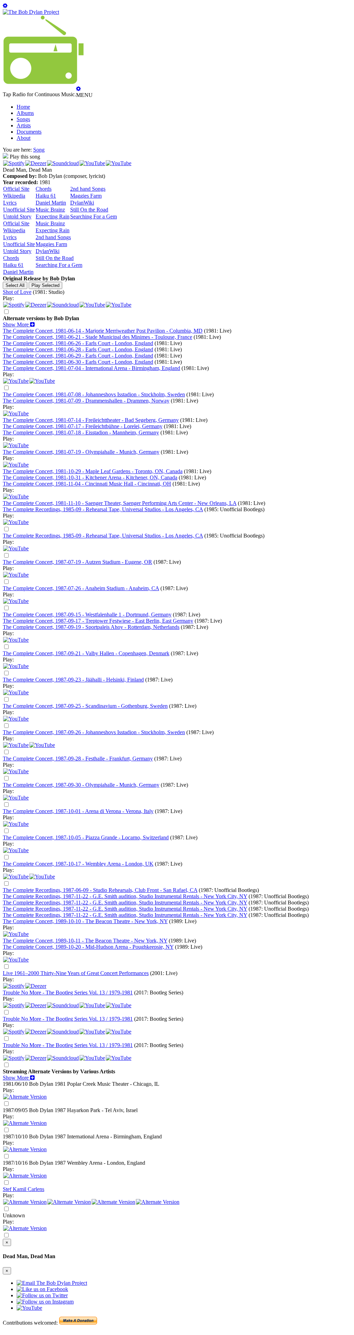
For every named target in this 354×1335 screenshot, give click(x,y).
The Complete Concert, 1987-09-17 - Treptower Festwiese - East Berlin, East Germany (98, 621)
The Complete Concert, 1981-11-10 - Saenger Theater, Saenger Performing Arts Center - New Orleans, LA (119, 503)
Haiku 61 (46, 196)
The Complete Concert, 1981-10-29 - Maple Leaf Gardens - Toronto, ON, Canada (93, 471)
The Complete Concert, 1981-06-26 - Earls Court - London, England (78, 343)
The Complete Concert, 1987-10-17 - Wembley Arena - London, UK (78, 864)
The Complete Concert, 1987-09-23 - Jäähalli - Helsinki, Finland (73, 680)
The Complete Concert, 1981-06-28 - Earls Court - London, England (78, 349)
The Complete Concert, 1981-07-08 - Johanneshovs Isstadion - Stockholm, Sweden (94, 394)
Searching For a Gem (93, 216)
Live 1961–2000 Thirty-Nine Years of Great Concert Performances (76, 973)
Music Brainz (50, 210)
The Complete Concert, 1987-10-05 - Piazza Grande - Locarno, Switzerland (86, 837)
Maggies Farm (86, 196)
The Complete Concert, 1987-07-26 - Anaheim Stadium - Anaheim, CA (81, 588)
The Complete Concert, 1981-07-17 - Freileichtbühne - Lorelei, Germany (82, 426)
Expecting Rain (52, 216)
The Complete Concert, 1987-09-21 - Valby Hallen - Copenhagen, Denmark (86, 653)
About (23, 138)
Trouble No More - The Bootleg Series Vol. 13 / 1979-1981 (68, 992)
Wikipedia (14, 196)
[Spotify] (14, 163)
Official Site (16, 189)
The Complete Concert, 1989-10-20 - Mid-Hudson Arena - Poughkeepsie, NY (88, 947)
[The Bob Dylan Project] (31, 12)
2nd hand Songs (87, 189)
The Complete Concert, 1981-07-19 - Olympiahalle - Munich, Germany (81, 452)
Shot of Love (17, 292)
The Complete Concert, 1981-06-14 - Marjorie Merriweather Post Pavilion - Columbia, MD (103, 331)
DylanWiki (82, 203)
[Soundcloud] (63, 163)
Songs (23, 119)
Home (23, 107)
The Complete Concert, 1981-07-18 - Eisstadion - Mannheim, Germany (81, 432)
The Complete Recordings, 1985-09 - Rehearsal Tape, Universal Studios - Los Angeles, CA (103, 509)
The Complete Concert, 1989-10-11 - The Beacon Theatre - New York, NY (85, 941)
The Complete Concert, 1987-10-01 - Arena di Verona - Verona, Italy (78, 811)
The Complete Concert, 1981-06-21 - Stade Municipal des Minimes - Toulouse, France (97, 337)
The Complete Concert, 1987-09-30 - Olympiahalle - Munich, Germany (81, 785)
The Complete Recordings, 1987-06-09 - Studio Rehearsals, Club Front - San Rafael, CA (100, 890)
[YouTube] (92, 163)
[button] (19, 324)
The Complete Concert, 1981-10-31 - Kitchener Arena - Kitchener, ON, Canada (90, 477)
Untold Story (17, 216)
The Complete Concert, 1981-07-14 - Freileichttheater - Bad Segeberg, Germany (91, 420)
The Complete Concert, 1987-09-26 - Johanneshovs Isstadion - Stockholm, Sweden (94, 732)
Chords (44, 189)
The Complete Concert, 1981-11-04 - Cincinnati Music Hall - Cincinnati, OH (87, 484)
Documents (29, 132)
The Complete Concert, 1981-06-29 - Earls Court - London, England (78, 356)
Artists (24, 125)
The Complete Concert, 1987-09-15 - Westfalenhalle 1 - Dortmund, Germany (87, 614)
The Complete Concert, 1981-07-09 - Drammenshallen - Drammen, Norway (86, 401)
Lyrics (10, 203)
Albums (25, 113)
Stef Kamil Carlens (23, 1189)
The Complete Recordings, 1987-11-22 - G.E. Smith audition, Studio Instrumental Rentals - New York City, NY (125, 896)
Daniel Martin (51, 203)
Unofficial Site (19, 210)
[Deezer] (35, 163)
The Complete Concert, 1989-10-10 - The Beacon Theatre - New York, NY (85, 921)
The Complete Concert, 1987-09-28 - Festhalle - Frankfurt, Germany (78, 758)
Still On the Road (89, 210)
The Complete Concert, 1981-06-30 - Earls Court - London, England (78, 362)
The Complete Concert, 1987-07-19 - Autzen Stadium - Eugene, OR (77, 562)
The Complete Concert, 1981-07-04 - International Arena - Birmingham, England (91, 368)
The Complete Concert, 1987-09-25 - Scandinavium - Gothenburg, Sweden (85, 706)
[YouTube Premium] (16, 381)
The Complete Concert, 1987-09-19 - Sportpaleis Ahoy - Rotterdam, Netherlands (91, 627)
